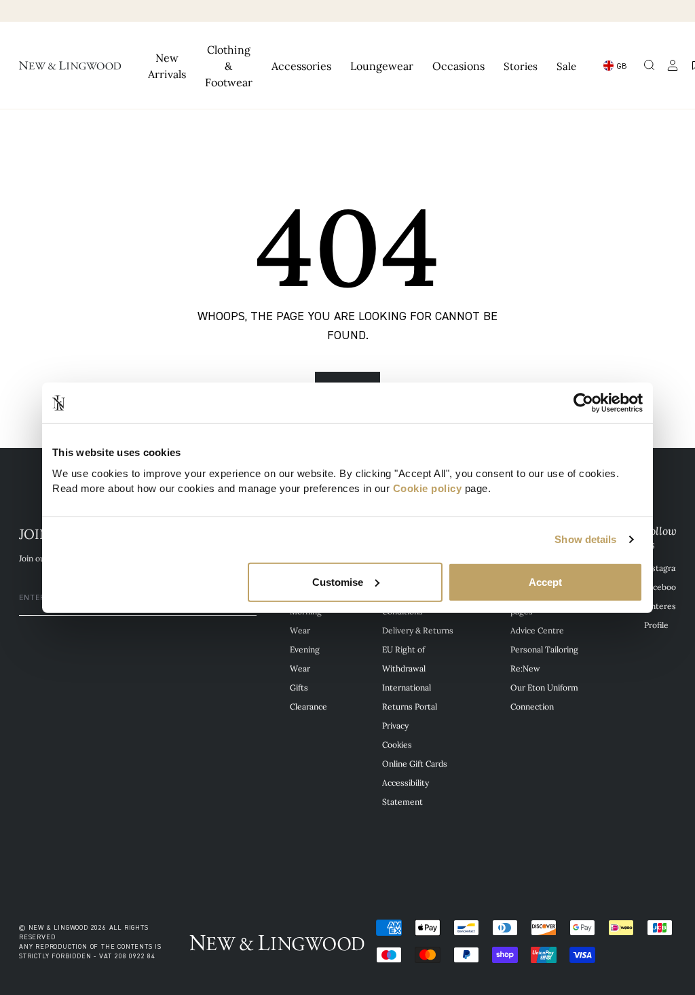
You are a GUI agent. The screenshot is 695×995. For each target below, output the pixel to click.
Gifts (299, 687)
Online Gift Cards (414, 763)
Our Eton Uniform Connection (544, 697)
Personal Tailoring (544, 649)
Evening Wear (305, 659)
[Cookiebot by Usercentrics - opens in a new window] (583, 403)
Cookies (397, 744)
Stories (521, 65)
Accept (545, 581)
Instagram (663, 567)
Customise (337, 581)
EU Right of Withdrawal (404, 659)
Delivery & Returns (417, 630)
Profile (656, 624)
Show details (585, 539)
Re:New (525, 668)
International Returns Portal (409, 697)
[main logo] (70, 65)
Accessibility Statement (405, 792)
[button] (649, 65)
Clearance (308, 706)
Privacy (395, 725)
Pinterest (661, 605)
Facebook (662, 586)
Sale (566, 65)
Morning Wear (306, 620)
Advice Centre (537, 630)
